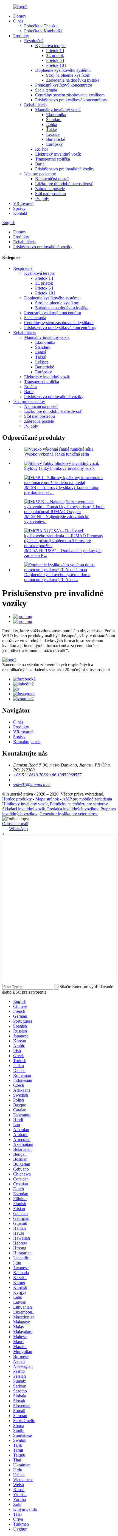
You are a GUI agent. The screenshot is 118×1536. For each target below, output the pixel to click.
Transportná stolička (52, 159)
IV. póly (42, 198)
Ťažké (51, 129)
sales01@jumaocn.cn (31, 784)
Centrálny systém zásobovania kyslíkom (70, 95)
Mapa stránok (47, 799)
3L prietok (55, 55)
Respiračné (33, 40)
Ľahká (51, 124)
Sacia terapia (46, 90)
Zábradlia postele (50, 188)
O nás (18, 21)
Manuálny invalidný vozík (58, 109)
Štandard (53, 119)
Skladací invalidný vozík (23, 808)
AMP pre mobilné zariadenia (87, 799)
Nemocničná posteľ (52, 178)
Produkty (21, 35)
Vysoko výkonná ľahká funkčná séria (56, 454)
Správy (19, 208)
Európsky (54, 144)
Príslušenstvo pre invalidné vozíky (64, 169)
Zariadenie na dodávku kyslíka (72, 80)
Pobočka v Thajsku (41, 26)
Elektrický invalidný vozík (58, 154)
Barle (39, 164)
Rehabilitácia (35, 104)
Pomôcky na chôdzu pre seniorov (79, 804)
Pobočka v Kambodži (43, 30)
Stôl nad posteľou (50, 193)
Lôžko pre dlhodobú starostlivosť (64, 183)
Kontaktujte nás (26, 741)
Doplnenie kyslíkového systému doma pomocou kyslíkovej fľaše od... (57, 577)
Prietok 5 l (55, 60)
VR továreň (23, 203)
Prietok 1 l (55, 50)
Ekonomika (56, 114)
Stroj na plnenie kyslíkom (68, 75)
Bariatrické (55, 139)
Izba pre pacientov (40, 173)
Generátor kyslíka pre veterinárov (68, 813)
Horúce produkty (17, 799)
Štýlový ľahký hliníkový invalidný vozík (59, 468)
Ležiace (53, 134)
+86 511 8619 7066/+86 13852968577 (47, 775)
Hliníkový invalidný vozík (25, 804)
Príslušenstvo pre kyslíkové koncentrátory (71, 100)
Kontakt (20, 213)
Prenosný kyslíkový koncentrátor (63, 85)
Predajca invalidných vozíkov (72, 808)
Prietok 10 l (56, 65)
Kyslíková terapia (50, 45)
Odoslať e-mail (15, 823)
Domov (19, 16)
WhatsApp (18, 828)
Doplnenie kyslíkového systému (63, 70)
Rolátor (41, 149)
